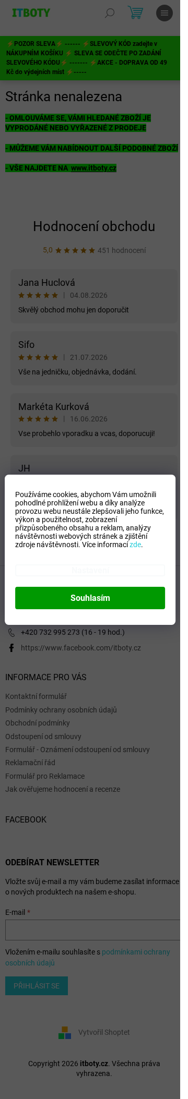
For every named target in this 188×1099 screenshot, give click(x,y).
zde (135, 544)
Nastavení (90, 570)
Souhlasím (90, 598)
